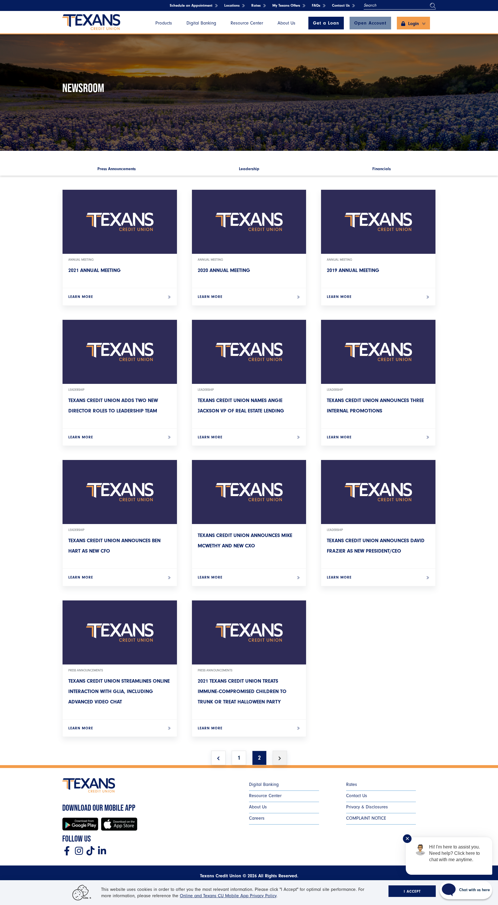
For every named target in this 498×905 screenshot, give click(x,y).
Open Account (370, 23)
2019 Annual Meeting (353, 270)
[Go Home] (91, 22)
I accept (412, 891)
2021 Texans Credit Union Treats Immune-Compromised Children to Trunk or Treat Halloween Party (242, 691)
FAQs (316, 5)
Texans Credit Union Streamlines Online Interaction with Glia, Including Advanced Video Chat (119, 691)
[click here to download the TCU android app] (80, 824)
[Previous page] (218, 758)
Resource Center (247, 23)
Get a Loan (326, 23)
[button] (413, 23)
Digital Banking (201, 23)
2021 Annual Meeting (94, 270)
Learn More (80, 296)
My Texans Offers (286, 5)
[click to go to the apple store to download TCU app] (119, 824)
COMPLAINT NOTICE (366, 818)
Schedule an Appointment (191, 5)
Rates (256, 5)
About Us (286, 23)
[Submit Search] (433, 5)
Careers (257, 818)
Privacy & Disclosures (367, 807)
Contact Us (341, 5)
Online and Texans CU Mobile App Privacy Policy (228, 895)
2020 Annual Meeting (224, 270)
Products (163, 23)
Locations (231, 5)
